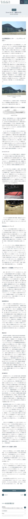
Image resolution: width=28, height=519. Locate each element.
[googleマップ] (25, 507)
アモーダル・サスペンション (14, 248)
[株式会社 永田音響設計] (8, 503)
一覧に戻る (14, 490)
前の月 (6, 495)
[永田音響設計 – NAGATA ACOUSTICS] (5, 2)
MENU (26, 2)
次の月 (22, 495)
